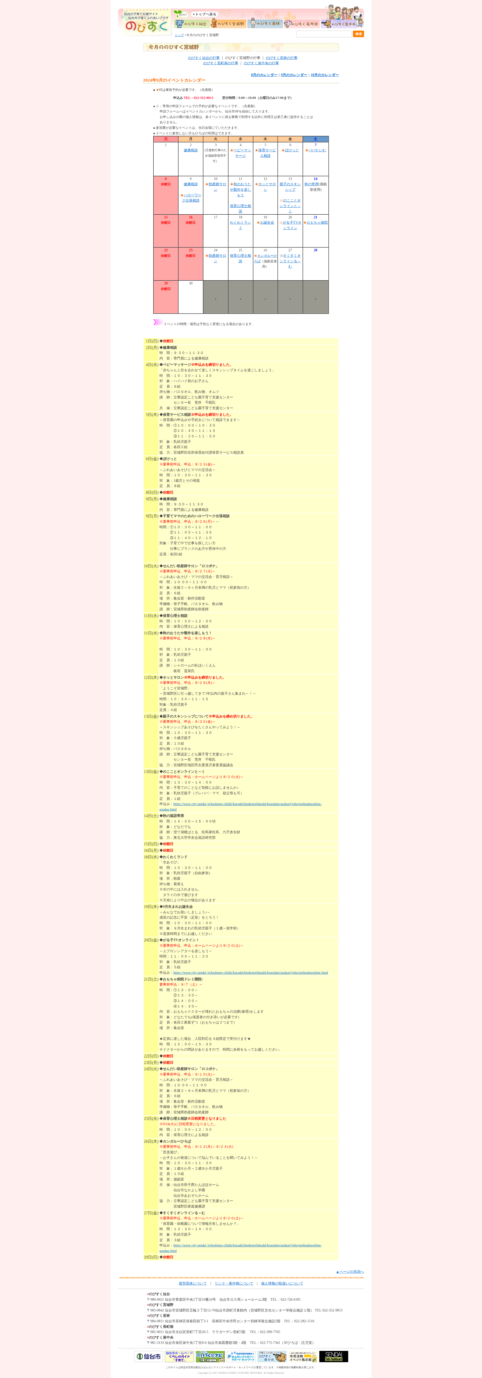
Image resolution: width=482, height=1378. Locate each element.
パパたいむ (317, 150)
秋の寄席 (312, 184)
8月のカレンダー (264, 75)
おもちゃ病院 (317, 222)
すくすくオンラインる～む (290, 261)
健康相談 (191, 150)
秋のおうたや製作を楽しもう (240, 189)
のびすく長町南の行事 (220, 63)
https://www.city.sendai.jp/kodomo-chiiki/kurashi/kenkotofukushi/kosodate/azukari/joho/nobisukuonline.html (250, 973)
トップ (179, 35)
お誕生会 (267, 222)
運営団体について (193, 1283)
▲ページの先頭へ (350, 1272)
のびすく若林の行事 (281, 58)
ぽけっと (292, 150)
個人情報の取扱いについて (282, 1283)
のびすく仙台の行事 (204, 58)
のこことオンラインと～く (290, 205)
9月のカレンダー (294, 75)
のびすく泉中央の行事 (261, 63)
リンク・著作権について (234, 1283)
